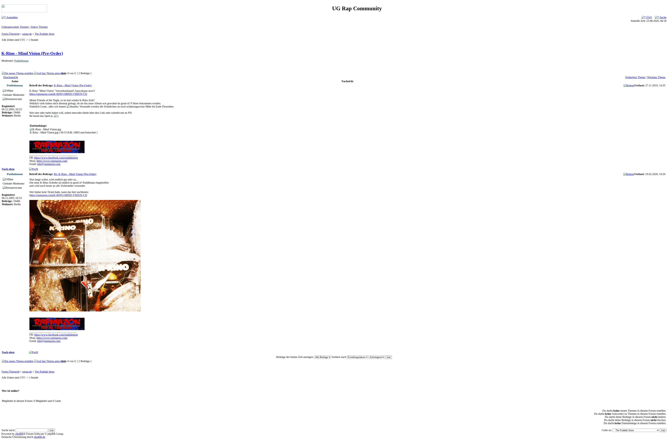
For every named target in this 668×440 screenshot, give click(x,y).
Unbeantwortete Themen (15, 26)
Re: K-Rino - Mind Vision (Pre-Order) (75, 174)
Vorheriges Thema (635, 77)
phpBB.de (39, 436)
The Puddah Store (44, 33)
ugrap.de (27, 33)
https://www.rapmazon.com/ (52, 160)
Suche (662, 17)
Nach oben (8, 169)
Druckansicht (10, 77)
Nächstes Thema (656, 77)
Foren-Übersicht (10, 33)
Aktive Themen (39, 26)
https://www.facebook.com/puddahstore (56, 157)
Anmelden (12, 17)
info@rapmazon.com (48, 164)
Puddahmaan (21, 60)
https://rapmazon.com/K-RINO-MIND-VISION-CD (58, 93)
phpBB (19, 433)
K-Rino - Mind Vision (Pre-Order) (32, 53)
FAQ (649, 17)
